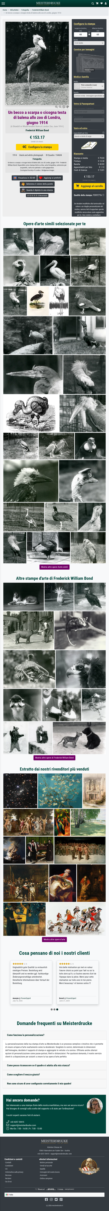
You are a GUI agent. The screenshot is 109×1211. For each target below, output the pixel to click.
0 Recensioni (42, 195)
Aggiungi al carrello (91, 186)
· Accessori (43, 1175)
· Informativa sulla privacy (14, 1172)
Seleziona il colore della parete (39, 184)
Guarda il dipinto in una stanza (39, 190)
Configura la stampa (39, 147)
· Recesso (8, 1175)
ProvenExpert (22, 998)
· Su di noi (8, 1182)
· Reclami (8, 1178)
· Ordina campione (46, 1178)
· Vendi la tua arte (45, 1166)
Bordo (76, 40)
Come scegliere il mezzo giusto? (23, 1074)
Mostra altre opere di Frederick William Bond (54, 757)
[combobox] (89, 43)
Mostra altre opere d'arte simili (54, 567)
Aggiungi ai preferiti (51, 178)
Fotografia (25, 10)
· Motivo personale (46, 1162)
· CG (6, 1169)
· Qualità (42, 1169)
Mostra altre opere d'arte (54, 939)
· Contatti (8, 1162)
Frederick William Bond (40, 10)
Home (5, 10)
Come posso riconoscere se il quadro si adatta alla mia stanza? (38, 1065)
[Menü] (3, 3)
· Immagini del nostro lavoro (49, 1172)
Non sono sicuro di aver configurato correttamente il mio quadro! (39, 1083)
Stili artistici (14, 10)
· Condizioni (9, 1166)
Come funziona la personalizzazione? (25, 1035)
